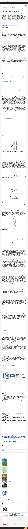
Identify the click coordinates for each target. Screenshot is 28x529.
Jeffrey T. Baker (7, 11)
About (14, 3)
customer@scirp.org (5, 503)
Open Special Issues (4, 445)
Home (1, 3)
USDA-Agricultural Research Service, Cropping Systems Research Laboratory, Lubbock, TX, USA (12, 12)
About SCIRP (14, 518)
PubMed (7, 399)
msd (9, 25)
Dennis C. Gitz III (3, 11)
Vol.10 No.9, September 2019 (13, 7)
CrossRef (4, 370)
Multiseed (12, 25)
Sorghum (3, 25)
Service (19, 518)
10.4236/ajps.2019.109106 (6, 13)
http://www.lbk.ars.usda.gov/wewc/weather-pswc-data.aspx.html (17, 412)
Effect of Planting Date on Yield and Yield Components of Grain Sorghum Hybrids (11, 435)
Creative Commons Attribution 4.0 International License (19, 515)
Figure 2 (16, 204)
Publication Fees (14, 524)
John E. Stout (13, 11)
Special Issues (14, 525)
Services (17, 3)
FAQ (2, 454)
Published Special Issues (5, 446)
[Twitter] (2, 499)
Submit (20, 3)
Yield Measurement (15, 25)
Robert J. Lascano (17, 11)
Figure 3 (20, 208)
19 (13, 260)
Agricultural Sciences (4, 458)
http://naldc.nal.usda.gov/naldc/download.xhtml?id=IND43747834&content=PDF (11, 376)
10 (15, 89)
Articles (4, 3)
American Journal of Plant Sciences (5, 7)
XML (12, 13)
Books (9, 3)
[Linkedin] (14, 499)
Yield (4, 25)
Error (18, 25)
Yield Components (7, 25)
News (12, 3)
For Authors (14, 521)
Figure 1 (17, 161)
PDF (9, 13)
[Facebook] (8, 499)
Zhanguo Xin (10, 11)
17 (9, 103)
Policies (24, 518)
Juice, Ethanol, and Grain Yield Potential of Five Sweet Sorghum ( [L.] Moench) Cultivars (13, 436)
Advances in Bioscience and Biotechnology (7, 481)
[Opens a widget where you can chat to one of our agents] (25, 528)
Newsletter (3, 450)
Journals (7, 3)
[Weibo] (20, 499)
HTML (11, 13)
